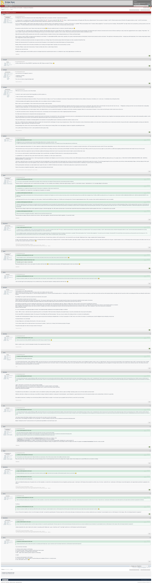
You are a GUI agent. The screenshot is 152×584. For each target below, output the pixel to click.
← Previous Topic (134, 567)
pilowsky (5, 287)
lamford (4, 136)
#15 (150, 426)
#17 (150, 467)
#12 (150, 352)
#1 (150, 14)
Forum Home (7, 582)
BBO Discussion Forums (5, 7)
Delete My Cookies (12, 582)
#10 (150, 287)
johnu (4, 272)
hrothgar (5, 69)
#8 (150, 251)
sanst (4, 352)
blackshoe (5, 223)
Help (149, 4)
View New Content (146, 7)
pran (4, 405)
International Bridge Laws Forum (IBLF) (16, 7)
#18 (150, 493)
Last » (12, 9)
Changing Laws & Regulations (28, 7)
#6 (150, 175)
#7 (150, 223)
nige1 (4, 14)
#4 (150, 87)
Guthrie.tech (17, 54)
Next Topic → (149, 567)
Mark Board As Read (19, 582)
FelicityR (5, 59)
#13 (150, 372)
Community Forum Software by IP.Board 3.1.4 (144, 582)
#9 (150, 272)
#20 (150, 537)
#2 (150, 59)
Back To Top (3, 582)
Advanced (151, 6)
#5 (150, 136)
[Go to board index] (8, 2)
